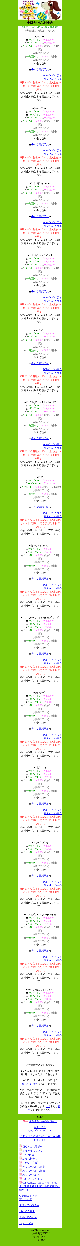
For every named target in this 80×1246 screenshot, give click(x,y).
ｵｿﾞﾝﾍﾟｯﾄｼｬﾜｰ (30, 1083)
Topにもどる (26, 1223)
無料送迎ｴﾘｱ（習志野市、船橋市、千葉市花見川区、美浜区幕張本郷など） (39, 1186)
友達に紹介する (28, 1217)
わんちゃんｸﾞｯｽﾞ (32, 1174)
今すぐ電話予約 (40, 69)
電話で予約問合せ (29, 1205)
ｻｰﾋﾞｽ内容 (28, 1154)
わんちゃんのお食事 (33, 1166)
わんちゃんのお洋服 (33, 1170)
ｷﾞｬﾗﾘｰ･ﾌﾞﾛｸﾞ (30, 1162)
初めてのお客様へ (32, 1146)
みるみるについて (32, 1150)
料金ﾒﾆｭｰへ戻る (53, 79)
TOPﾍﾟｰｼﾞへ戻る (52, 75)
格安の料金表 (29, 1158)
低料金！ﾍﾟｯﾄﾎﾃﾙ (32, 1178)
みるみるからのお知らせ (43, 1121)
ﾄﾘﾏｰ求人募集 (27, 1211)
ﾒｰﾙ (48, 1106)
